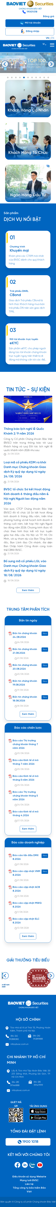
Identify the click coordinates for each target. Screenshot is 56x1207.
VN (47, 38)
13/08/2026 (23, 896)
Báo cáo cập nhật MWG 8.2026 (27, 905)
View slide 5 (24, 77)
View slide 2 (12, 77)
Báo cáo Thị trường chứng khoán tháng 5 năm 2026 (25, 796)
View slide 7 (32, 77)
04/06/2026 (23, 805)
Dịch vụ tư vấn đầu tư (25, 158)
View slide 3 (16, 77)
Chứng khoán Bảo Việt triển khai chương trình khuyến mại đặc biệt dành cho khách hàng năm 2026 (28, 269)
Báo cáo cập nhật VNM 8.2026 (26, 873)
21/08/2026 (13, 482)
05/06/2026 (23, 785)
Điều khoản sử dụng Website (29, 1176)
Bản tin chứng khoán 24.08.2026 (25, 635)
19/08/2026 (23, 690)
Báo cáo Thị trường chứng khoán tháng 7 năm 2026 (25, 744)
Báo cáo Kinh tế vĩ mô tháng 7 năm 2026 (25, 762)
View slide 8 (36, 77)
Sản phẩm (11, 213)
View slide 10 (44, 77)
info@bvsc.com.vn (19, 1044)
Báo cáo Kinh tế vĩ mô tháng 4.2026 (25, 813)
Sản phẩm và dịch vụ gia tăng (30, 154)
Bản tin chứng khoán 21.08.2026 (25, 651)
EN (52, 38)
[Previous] (5, 64)
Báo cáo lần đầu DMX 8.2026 (26, 857)
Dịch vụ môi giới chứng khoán (27, 115)
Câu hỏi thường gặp (26, 200)
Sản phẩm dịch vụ (25, 193)
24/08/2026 (14, 454)
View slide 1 (8, 77)
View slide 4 (20, 77)
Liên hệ (29, 1184)
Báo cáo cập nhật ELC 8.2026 (26, 921)
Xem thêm (28, 317)
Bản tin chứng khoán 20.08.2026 (25, 667)
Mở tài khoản (32, 23)
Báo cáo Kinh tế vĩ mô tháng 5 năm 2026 (25, 778)
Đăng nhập (32, 31)
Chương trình (17, 246)
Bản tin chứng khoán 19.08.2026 (25, 683)
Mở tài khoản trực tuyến (24, 339)
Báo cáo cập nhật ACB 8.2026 (26, 889)
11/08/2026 (22, 912)
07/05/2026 (23, 821)
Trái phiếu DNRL (19, 291)
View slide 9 (40, 77)
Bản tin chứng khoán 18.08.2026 (25, 699)
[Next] (51, 64)
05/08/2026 (23, 753)
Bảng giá (48, 16)
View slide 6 (28, 77)
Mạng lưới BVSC (29, 1180)
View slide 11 (48, 77)
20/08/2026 (23, 674)
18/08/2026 (13, 580)
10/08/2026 (23, 928)
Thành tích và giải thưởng (29, 196)
